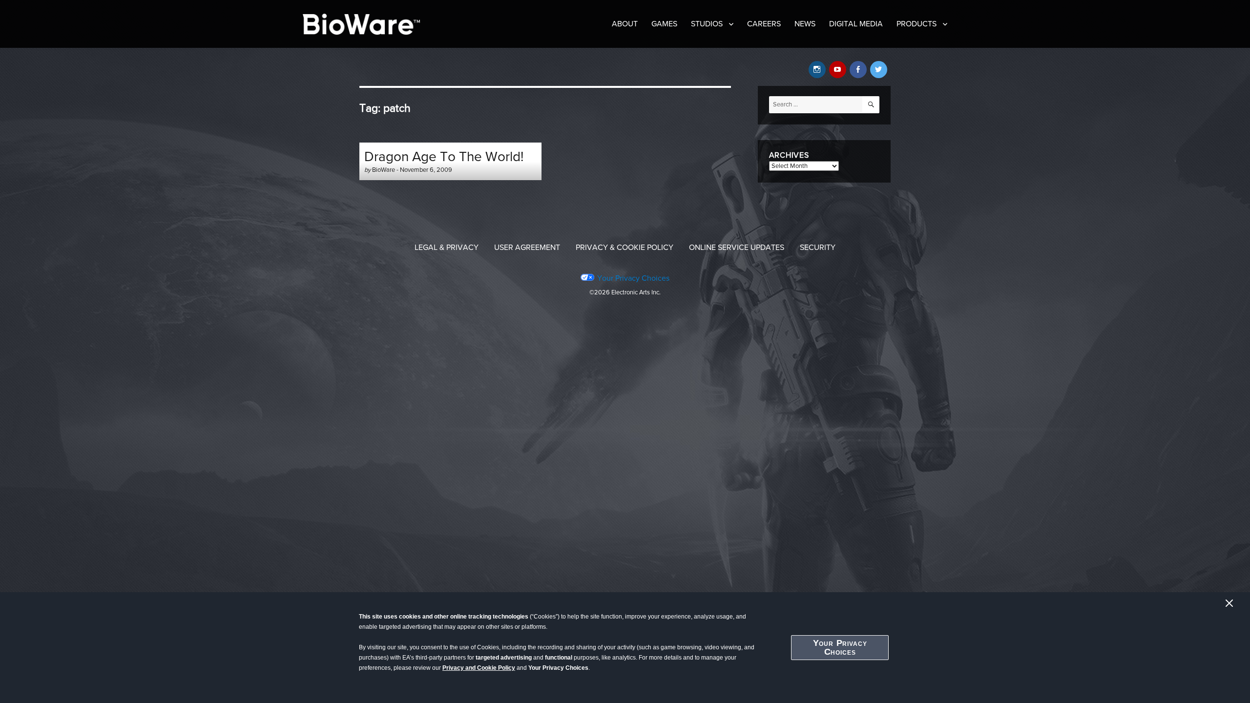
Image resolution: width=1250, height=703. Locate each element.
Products (916, 24)
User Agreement (527, 247)
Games (664, 24)
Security (817, 247)
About (625, 24)
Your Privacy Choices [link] (633, 278)
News (804, 24)
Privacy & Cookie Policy (624, 247)
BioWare (383, 170)
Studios (707, 24)
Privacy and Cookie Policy (478, 667)
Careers (764, 24)
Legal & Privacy (447, 247)
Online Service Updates (736, 247)
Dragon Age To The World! (443, 156)
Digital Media (856, 24)
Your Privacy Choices (840, 647)
